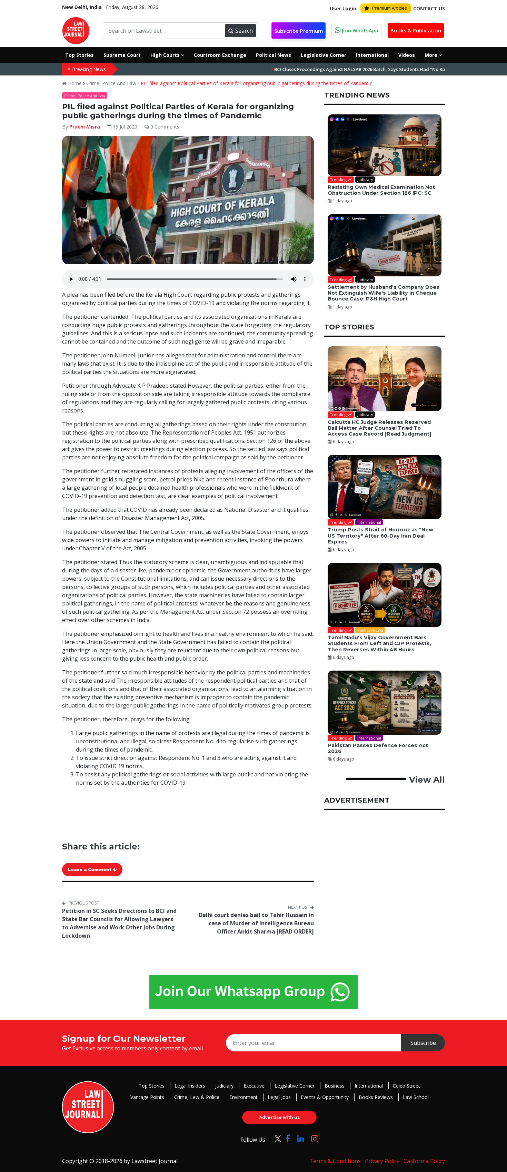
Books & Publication (415, 30)
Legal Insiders (190, 1085)
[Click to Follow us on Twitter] (275, 1138)
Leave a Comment (90, 869)
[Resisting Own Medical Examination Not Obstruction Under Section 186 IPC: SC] (384, 145)
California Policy (424, 1161)
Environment (243, 1097)
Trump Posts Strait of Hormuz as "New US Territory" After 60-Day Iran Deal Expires (380, 536)
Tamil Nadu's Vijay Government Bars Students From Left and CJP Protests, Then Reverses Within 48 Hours (379, 643)
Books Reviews (376, 1097)
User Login (343, 8)
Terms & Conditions (335, 1161)
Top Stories (152, 1085)
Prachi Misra (84, 126)
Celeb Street (406, 1085)
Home (74, 83)
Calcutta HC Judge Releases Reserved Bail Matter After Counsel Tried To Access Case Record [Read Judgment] (379, 428)
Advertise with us (279, 1117)
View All (427, 780)
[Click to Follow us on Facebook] (287, 1138)
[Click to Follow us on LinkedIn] (300, 1138)
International (369, 1085)
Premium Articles (389, 8)
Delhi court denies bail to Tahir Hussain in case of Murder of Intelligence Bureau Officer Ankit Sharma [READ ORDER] (256, 923)
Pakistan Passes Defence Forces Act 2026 (378, 748)
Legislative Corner (295, 1085)
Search (244, 30)
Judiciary (224, 1085)
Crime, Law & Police (196, 1097)
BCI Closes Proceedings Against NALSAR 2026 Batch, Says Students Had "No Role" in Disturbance (344, 69)
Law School (416, 1097)
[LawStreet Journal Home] (76, 30)
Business (335, 1085)
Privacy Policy (382, 1161)
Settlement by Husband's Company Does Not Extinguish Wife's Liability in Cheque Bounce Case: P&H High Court (383, 293)
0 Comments (164, 126)
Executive (254, 1085)
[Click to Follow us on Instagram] (314, 1138)
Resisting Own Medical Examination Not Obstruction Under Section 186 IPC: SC (381, 190)
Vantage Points (147, 1097)
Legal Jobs (279, 1097)
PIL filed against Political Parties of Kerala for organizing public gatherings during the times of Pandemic (256, 83)
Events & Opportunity (325, 1097)
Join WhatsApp (359, 30)
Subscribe (423, 1043)
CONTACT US (429, 8)
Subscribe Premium (298, 30)
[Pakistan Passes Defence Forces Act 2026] (384, 703)
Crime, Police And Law (111, 83)
